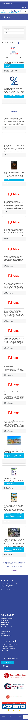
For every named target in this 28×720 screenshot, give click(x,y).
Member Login (5, 3)
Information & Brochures (10, 566)
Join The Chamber (19, 566)
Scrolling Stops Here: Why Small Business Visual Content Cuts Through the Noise (13, 230)
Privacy (3, 633)
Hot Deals (8, 563)
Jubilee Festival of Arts (7, 646)
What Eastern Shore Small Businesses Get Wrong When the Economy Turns (13, 339)
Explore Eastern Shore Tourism (9, 644)
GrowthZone (15, 718)
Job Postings (14, 565)
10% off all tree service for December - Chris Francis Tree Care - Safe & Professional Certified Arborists (14, 540)
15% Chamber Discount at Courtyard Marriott (14, 448)
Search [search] (14, 36)
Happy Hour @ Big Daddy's (10, 478)
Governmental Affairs (6, 631)
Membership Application (7, 618)
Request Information (7, 651)
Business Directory (7, 562)
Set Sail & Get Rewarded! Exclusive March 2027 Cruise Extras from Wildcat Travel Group (13, 506)
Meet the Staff (4, 625)
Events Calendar (21, 562)
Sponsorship (14, 562)
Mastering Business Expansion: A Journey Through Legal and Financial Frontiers (13, 119)
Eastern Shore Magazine (7, 627)
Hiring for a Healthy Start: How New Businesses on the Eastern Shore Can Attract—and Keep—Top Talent (12, 311)
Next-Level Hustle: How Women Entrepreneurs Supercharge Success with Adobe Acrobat (13, 202)
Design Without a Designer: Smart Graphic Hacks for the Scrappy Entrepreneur (13, 257)
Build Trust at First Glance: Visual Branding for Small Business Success (14, 284)
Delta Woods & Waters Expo (8, 649)
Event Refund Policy (6, 635)
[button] (18, 43)
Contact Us (19, 565)
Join (11, 3)
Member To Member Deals (16, 563)
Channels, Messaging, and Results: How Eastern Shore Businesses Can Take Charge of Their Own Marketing (14, 421)
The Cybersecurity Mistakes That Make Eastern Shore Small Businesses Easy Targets (13, 393)
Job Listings (4, 629)
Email (4, 589)
